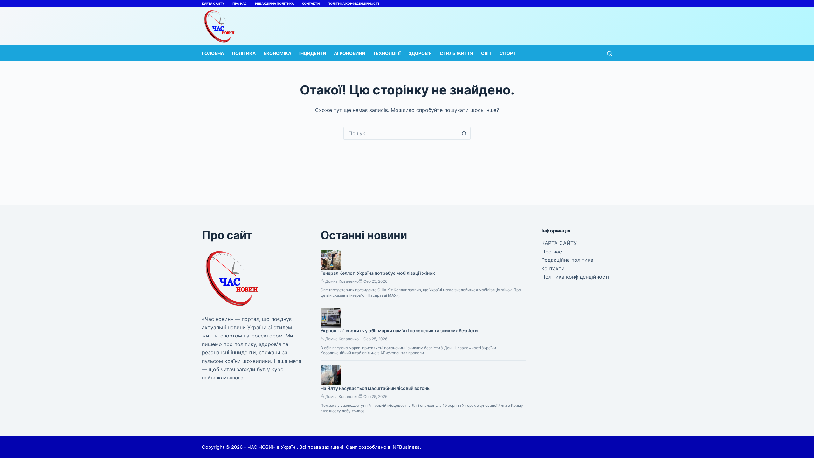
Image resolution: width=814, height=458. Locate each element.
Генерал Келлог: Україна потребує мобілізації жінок (378, 273)
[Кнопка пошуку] (464, 133)
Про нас (239, 3)
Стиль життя (456, 53)
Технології (387, 53)
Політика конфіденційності (353, 3)
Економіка (277, 53)
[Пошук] (609, 53)
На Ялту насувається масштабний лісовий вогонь (375, 388)
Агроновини (349, 53)
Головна (213, 53)
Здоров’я (420, 53)
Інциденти (312, 53)
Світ (486, 53)
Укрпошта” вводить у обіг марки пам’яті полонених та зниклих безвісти (399, 330)
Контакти (311, 3)
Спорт (508, 53)
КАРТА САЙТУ (213, 3)
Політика (244, 53)
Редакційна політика (274, 3)
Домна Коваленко (342, 281)
